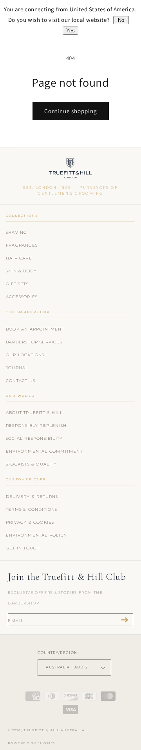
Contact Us (20, 380)
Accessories (22, 296)
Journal (17, 367)
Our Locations (25, 354)
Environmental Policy (36, 535)
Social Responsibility (34, 438)
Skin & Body (21, 271)
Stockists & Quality (31, 464)
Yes (70, 31)
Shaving (16, 232)
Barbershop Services (34, 342)
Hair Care (19, 258)
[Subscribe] (124, 619)
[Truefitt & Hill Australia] (70, 170)
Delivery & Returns (32, 496)
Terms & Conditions (32, 509)
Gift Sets (17, 283)
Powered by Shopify (32, 743)
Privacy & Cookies (30, 522)
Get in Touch (23, 548)
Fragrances (22, 245)
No (121, 20)
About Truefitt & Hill (34, 412)
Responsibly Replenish (36, 425)
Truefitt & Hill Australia (54, 730)
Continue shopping (70, 111)
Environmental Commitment (44, 451)
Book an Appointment (35, 329)
